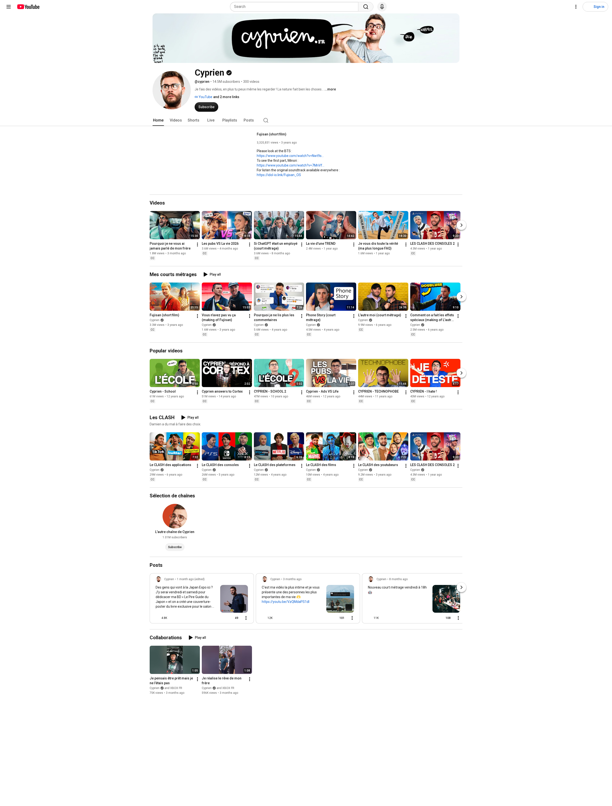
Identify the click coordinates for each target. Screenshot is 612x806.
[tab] (158, 120)
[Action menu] (246, 618)
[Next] (461, 225)
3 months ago (292, 579)
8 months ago (398, 579)
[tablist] (306, 120)
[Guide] (8, 7)
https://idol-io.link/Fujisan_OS (279, 175)
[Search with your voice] (382, 6)
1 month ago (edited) (191, 579)
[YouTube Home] (28, 6)
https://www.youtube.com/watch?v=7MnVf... (290, 165)
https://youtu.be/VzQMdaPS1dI (285, 602)
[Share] (220, 618)
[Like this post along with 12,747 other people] (264, 618)
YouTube (205, 97)
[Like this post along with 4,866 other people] (157, 618)
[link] (202, 599)
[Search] (365, 6)
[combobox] (295, 7)
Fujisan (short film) (271, 134)
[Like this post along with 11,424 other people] (370, 618)
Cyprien (154, 320)
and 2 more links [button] (226, 97)
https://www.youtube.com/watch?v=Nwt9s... (290, 156)
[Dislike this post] (173, 618)
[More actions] (197, 244)
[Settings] (576, 7)
